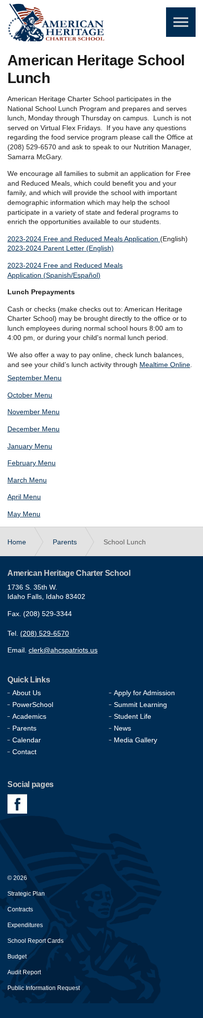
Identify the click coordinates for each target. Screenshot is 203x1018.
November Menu (33, 412)
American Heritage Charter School (56, 21)
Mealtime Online (164, 364)
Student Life (132, 716)
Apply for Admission (144, 692)
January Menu (29, 446)
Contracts (20, 909)
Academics (29, 716)
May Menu (23, 514)
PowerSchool (32, 704)
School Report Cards (35, 940)
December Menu (33, 429)
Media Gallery (135, 739)
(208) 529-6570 (44, 633)
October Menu (29, 395)
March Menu (27, 480)
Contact (24, 751)
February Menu (31, 463)
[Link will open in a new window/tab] (17, 804)
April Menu (24, 497)
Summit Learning (140, 704)
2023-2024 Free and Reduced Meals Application (82, 239)
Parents (24, 728)
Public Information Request (43, 988)
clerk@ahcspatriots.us (63, 650)
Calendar (26, 739)
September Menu (34, 378)
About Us (26, 692)
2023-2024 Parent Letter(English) (60, 248)
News (122, 728)
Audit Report (24, 972)
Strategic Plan (26, 893)
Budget (17, 956)
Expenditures (25, 925)
